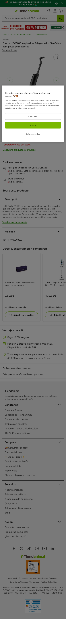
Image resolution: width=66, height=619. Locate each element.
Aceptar (33, 125)
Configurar (33, 116)
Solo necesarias (33, 134)
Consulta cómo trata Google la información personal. (32, 106)
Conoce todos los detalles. (35, 105)
